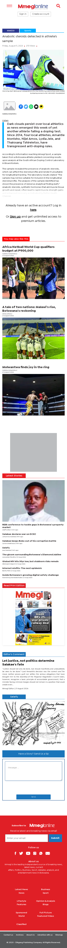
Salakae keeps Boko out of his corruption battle (29, 541)
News (21, 893)
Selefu (6, 548)
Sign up (15, 216)
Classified (21, 924)
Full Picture (46, 913)
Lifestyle (21, 901)
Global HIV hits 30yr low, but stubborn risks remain (30, 561)
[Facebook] (16, 853)
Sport (46, 893)
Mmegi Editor (8, 688)
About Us (30, 935)
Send (33, 797)
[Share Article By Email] (36, 106)
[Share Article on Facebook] (21, 106)
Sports (27, 31)
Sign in (22, 14)
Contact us (8, 935)
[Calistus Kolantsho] (9, 106)
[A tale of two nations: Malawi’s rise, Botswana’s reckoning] (33, 338)
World (21, 916)
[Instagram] (36, 853)
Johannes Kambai (9, 536)
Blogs (45, 904)
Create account (40, 14)
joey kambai (6, 550)
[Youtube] (29, 853)
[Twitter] (22, 853)
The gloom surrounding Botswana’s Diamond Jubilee (31, 555)
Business (45, 889)
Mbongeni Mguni (8, 564)
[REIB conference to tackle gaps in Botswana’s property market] (33, 501)
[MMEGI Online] (33, 7)
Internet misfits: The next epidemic (22, 568)
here (33, 210)
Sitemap (59, 935)
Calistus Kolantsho (9, 114)
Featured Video (45, 916)
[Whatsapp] (42, 853)
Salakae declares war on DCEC (19, 534)
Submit (55, 838)
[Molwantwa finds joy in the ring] (33, 395)
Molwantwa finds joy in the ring (25, 367)
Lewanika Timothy (9, 557)
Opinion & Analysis (45, 901)
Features (21, 904)
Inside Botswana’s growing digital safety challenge (30, 575)
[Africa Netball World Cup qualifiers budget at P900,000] (33, 278)
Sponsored (21, 913)
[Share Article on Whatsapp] (31, 106)
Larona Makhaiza (8, 543)
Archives (20, 935)
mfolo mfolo (7, 314)
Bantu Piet (6, 571)
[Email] (48, 853)
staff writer (6, 530)
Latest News (21, 889)
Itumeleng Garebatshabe (12, 577)
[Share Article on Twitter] (26, 106)
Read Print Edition (14, 586)
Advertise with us (45, 935)
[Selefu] (33, 724)
